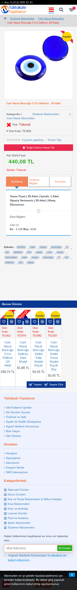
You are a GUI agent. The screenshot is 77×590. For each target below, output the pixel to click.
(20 (29, 252)
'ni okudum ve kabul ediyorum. (37, 558)
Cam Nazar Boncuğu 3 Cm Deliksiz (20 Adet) (7, 354)
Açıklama (17, 181)
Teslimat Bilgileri (34, 181)
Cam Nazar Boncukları (51, 18)
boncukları (11, 257)
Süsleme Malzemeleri (22, 18)
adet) (39, 252)
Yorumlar (60, 181)
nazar (43, 247)
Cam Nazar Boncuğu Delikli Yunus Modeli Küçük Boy (54, 356)
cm (7, 252)
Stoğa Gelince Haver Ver (40, 147)
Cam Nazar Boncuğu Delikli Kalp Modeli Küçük (38, 354)
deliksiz (18, 252)
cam (32, 247)
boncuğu (56, 247)
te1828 (21, 247)
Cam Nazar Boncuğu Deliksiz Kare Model (23, 352)
